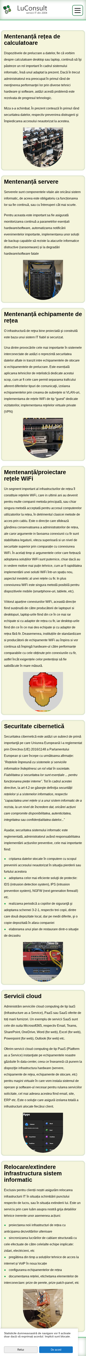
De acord (56, 1349)
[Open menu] (78, 10)
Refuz (20, 1349)
